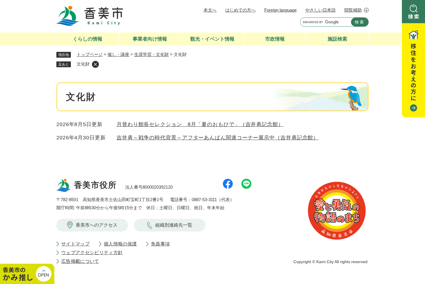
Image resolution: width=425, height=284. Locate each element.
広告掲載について (80, 261)
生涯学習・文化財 (151, 54)
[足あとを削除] (95, 64)
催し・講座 (118, 54)
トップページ (90, 54)
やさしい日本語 (320, 10)
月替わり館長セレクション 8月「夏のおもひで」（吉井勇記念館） (200, 124)
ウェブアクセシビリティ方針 (92, 252)
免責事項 (160, 243)
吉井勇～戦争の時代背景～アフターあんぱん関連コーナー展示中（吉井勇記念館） (218, 138)
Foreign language (280, 10)
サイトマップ (75, 243)
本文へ (210, 10)
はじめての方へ (240, 10)
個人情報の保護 (120, 243)
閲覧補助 (353, 10)
